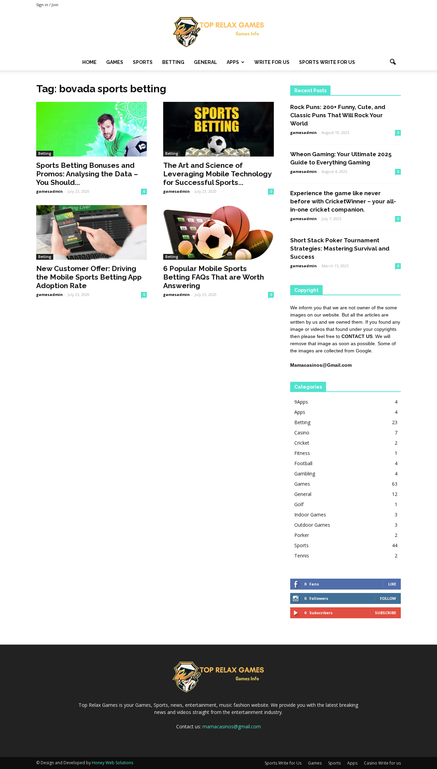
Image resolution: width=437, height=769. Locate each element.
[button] (392, 62)
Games (114, 62)
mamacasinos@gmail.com (231, 726)
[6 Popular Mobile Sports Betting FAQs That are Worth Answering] (218, 232)
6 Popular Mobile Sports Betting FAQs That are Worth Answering (213, 277)
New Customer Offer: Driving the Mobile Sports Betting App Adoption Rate (89, 277)
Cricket (301, 443)
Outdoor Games (312, 525)
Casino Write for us (382, 763)
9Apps (301, 402)
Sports (143, 62)
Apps (233, 62)
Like (392, 583)
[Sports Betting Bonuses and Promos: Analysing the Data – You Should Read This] (91, 129)
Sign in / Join (47, 4)
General (205, 62)
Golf (299, 504)
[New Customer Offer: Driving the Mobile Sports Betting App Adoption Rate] (91, 232)
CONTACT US (356, 336)
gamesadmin (49, 191)
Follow (388, 598)
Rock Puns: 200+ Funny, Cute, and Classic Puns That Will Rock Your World (337, 115)
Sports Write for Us (327, 62)
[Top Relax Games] (218, 32)
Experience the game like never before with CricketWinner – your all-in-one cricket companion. (343, 201)
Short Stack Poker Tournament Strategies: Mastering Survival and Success (340, 248)
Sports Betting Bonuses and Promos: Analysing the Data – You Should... (87, 174)
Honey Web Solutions (112, 763)
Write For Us (272, 62)
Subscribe (385, 612)
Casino (301, 432)
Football (303, 463)
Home (89, 62)
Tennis (301, 555)
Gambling (304, 473)
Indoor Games (310, 514)
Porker (301, 535)
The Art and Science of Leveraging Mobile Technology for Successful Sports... (217, 174)
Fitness (302, 453)
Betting (173, 62)
